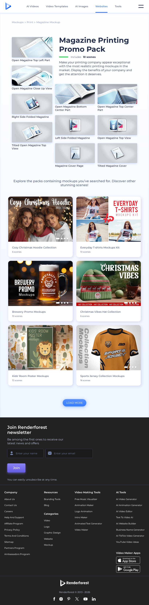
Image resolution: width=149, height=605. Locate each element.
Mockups (18, 22)
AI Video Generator (126, 499)
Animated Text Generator (88, 523)
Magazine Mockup (48, 22)
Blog (46, 505)
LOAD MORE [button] (74, 402)
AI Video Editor (124, 511)
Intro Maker (81, 517)
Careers (8, 511)
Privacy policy (12, 529)
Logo (47, 526)
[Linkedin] (94, 599)
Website (48, 538)
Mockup (48, 544)
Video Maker (81, 529)
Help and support (14, 517)
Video (47, 520)
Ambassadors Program (17, 554)
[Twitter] (77, 599)
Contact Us (10, 505)
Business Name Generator (130, 529)
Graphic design (52, 532)
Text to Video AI (124, 517)
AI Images (81, 6)
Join (16, 468)
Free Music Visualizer (86, 499)
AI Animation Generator (129, 505)
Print (30, 22)
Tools (118, 6)
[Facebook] (54, 599)
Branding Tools (52, 499)
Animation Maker (84, 505)
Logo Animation (83, 511)
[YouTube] (85, 599)
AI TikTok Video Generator (130, 535)
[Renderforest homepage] (8, 6)
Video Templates (57, 6)
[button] (58, 238)
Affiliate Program (13, 523)
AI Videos (33, 6)
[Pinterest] (69, 599)
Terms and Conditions (16, 535)
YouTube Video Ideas (127, 542)
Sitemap (8, 542)
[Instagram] (61, 599)
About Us (9, 499)
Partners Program (14, 548)
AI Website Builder (126, 523)
